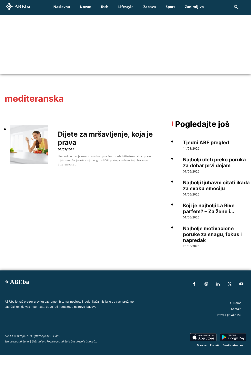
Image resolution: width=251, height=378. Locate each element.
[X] (230, 284)
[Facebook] (194, 284)
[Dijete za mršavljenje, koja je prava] (29, 144)
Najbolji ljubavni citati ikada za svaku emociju (216, 185)
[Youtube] (241, 284)
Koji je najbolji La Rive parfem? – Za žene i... (209, 208)
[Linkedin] (218, 284)
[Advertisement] (125, 44)
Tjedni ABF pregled (206, 142)
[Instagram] (206, 284)
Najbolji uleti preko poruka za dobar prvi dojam (214, 162)
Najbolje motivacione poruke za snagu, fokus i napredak (212, 234)
